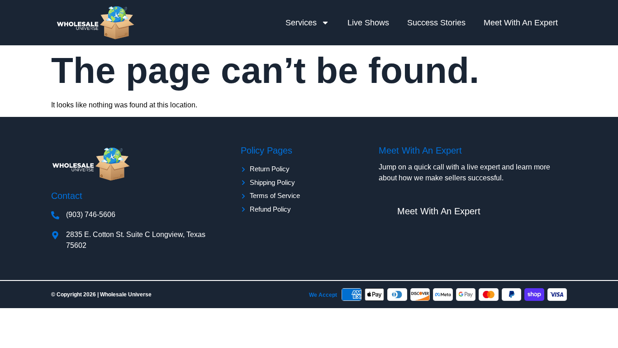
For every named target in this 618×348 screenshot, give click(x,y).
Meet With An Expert (521, 22)
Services (301, 22)
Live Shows (368, 22)
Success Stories (436, 22)
